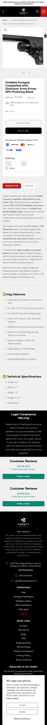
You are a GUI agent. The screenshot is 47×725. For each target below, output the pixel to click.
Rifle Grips (24, 609)
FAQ (23, 638)
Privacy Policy (23, 655)
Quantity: (10, 158)
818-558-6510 (25, 575)
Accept (22, 705)
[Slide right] (29, 72)
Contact (24, 625)
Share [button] (12, 168)
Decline (22, 712)
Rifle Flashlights (23, 605)
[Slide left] (17, 72)
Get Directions (25, 570)
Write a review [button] (23, 476)
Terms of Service (24, 660)
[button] (3, 11)
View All (23, 613)
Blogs (23, 634)
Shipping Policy (23, 643)
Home (5, 20)
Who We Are (23, 630)
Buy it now (23, 131)
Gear (23, 592)
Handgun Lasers (23, 601)
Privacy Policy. (13, 698)
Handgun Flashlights (24, 596)
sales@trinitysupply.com (26, 581)
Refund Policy (23, 647)
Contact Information (23, 651)
